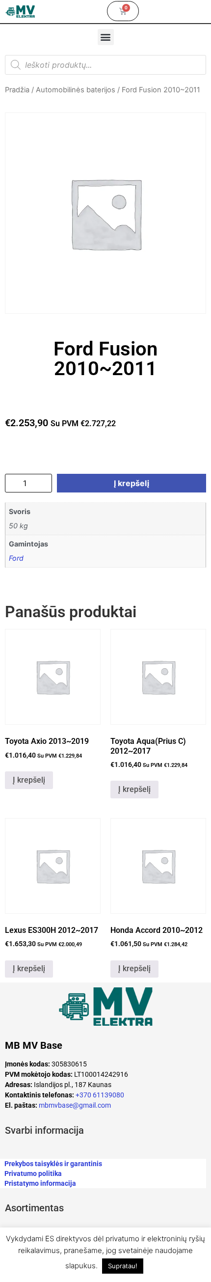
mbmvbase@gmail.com (75, 1105)
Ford (16, 558)
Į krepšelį (131, 483)
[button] (106, 37)
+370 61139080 (100, 1095)
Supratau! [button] (122, 1266)
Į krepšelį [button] (29, 780)
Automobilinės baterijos (75, 89)
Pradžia (17, 89)
